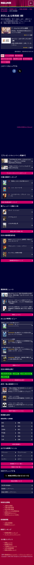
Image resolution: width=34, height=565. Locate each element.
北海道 (3, 429)
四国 (19, 436)
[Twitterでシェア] (20, 71)
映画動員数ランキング (11, 532)
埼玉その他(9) (5, 62)
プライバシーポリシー (25, 554)
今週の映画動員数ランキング (9, 202)
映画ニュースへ (16, 314)
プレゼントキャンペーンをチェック (16, 173)
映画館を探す (13, 9)
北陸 (19, 433)
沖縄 (19, 439)
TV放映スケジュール (11, 546)
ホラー (19, 459)
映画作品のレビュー (10, 513)
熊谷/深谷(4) (18, 55)
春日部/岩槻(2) (27, 59)
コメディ (4, 459)
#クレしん (15, 373)
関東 (19, 423)
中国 (3, 436)
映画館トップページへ (8, 488)
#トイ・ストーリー (25, 373)
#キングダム (4, 377)
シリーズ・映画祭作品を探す (16, 380)
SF (2, 455)
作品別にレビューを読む (12, 514)
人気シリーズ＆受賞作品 (12, 511)
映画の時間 (4, 9)
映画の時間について (16, 481)
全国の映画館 (8, 523)
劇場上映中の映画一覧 (16, 231)
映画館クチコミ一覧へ (16, 463)
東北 (19, 429)
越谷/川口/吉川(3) (6, 59)
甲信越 (3, 433)
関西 (3, 426)
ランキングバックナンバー (12, 534)
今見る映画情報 (9, 548)
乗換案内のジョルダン (11, 554)
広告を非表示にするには (24, 127)
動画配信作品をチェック (16, 260)
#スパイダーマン (5, 373)
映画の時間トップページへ (9, 492)
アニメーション (22, 452)
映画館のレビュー (10, 524)
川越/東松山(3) (17, 59)
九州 (3, 439)
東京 (3, 423)
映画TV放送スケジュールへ (16, 411)
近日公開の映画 (9, 509)
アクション (5, 452)
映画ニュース (8, 542)
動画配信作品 (8, 544)
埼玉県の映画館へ (6, 485)
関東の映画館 (23, 9)
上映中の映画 (8, 505)
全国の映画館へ (16, 444)
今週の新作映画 (9, 507)
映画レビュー (16, 365)
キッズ (19, 455)
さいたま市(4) (9, 55)
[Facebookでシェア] (14, 71)
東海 (19, 426)
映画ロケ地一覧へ (16, 467)
